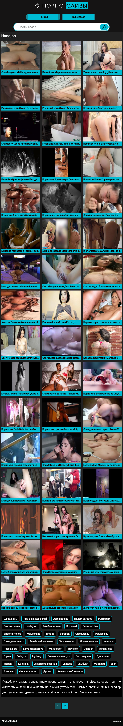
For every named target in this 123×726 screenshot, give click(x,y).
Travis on (73, 648)
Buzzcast (71, 626)
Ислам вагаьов (83, 618)
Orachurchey (82, 633)
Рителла (8, 671)
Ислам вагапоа (89, 641)
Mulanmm (99, 663)
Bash (113, 663)
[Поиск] (104, 27)
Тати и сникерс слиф (35, 618)
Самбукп (83, 663)
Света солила (12, 626)
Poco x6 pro (10, 648)
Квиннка (23, 663)
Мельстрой (55, 648)
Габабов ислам (52, 626)
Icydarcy (37, 656)
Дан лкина (103, 656)
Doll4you (21, 656)
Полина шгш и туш (58, 656)
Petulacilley (101, 633)
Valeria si (109, 641)
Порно (64, 6)
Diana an (88, 648)
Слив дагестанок (14, 641)
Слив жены (10, 618)
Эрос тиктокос (12, 633)
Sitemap (117, 721)
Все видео (78, 17)
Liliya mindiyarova (33, 648)
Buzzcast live (90, 626)
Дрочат (47, 671)
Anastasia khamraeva (41, 641)
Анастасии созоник (45, 663)
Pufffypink (104, 618)
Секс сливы (9, 721)
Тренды (43, 17)
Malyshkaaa (33, 633)
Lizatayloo (31, 626)
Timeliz (50, 633)
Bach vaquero (83, 656)
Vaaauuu (67, 663)
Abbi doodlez (60, 618)
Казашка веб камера (70, 671)
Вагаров (65, 633)
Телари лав (105, 648)
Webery (8, 663)
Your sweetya (66, 641)
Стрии (7, 656)
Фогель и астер (28, 671)
